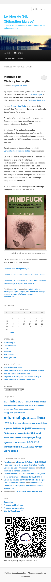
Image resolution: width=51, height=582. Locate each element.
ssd (19, 437)
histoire (21, 412)
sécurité (33, 442)
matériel (40, 423)
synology (36, 437)
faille (11, 409)
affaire (32, 289)
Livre (15, 289)
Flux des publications (13, 505)
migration (8, 428)
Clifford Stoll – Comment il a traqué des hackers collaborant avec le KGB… (23, 485)
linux (41, 417)
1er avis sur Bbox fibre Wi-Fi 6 (29, 491)
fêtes (16, 409)
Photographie (10, 357)
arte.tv (28, 401)
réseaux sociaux (10, 294)
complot (22, 291)
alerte (37, 289)
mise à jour (22, 427)
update (18, 446)
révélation (22, 294)
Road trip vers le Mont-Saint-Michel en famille (24, 370)
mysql (42, 428)
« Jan (12, 332)
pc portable (29, 432)
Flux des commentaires (14, 508)
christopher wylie (11, 291)
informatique (16, 417)
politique (42, 291)
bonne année (39, 401)
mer (45, 423)
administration (15, 401)
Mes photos (18, 53)
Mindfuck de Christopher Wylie (17, 78)
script (38, 433)
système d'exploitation (15, 442)
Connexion (8, 502)
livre (27, 291)
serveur (9, 437)
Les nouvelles (10, 345)
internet (32, 418)
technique (9, 446)
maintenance (30, 423)
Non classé (8, 354)
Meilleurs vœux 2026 (13, 367)
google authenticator (26, 409)
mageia (21, 423)
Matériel (7, 351)
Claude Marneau (11, 473)
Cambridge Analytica (36, 100)
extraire (6, 409)
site (16, 437)
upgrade (25, 447)
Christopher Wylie (35, 94)
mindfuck (34, 291)
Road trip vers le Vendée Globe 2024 (20, 379)
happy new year (11, 412)
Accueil (7, 53)
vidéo (31, 446)
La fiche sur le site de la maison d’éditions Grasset (24, 274)
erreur (32, 405)
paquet (21, 433)
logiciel (13, 423)
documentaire (10, 405)
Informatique (9, 342)
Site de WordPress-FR (13, 510)
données (20, 405)
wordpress (11, 451)
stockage (26, 437)
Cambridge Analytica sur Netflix (17, 150)
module (35, 428)
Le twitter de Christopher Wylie (16, 268)
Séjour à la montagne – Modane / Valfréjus (22, 376)
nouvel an (12, 433)
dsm (26, 405)
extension (40, 405)
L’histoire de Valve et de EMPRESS (31, 461)
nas (6, 432)
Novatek (7, 461)
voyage (38, 446)
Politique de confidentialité (15, 58)
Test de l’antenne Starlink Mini (17, 373)
